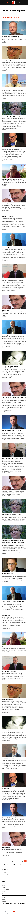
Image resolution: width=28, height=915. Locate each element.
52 (7, 864)
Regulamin (4, 887)
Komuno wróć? (5, 310)
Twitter (3, 897)
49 (22, 861)
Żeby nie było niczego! (7, 204)
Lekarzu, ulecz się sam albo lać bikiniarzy (12, 179)
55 (17, 864)
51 (4, 864)
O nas (3, 881)
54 (14, 864)
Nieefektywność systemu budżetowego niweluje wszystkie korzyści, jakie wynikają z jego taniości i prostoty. (14, 313)
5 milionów (4, 88)
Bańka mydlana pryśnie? (8, 573)
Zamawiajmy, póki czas (7, 216)
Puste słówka (5, 148)
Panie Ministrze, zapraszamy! (9, 671)
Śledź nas (5, 894)
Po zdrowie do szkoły (7, 60)
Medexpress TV (5, 874)
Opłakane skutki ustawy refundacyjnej (11, 247)
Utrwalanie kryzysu (6, 847)
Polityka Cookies (5, 889)
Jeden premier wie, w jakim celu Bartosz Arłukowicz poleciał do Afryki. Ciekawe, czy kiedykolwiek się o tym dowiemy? (14, 650)
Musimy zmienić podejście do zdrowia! (11, 818)
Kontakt (3, 891)
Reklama (3, 885)
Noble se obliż (5, 730)
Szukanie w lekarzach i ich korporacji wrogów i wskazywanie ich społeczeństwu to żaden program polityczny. (14, 182)
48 (19, 861)
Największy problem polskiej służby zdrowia (13, 491)
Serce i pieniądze (6, 615)
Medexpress (5, 869)
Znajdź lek (4, 876)
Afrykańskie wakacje (7, 647)
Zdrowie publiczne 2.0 (7, 699)
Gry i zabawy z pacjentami (8, 335)
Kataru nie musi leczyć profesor (10, 279)
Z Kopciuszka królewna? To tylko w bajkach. (13, 116)
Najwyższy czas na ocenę (8, 758)
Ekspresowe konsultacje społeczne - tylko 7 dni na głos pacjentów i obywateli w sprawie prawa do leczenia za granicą (13, 542)
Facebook (4, 899)
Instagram (4, 901)
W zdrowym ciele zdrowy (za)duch (10, 366)
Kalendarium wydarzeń (7, 872)
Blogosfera (4, 879)
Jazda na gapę (5, 788)
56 (20, 864)
